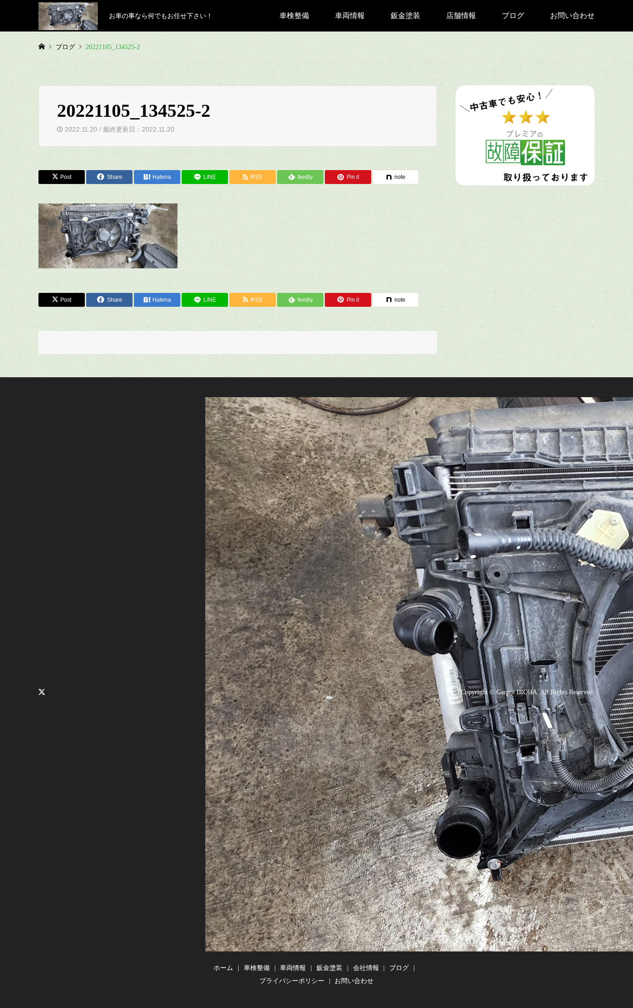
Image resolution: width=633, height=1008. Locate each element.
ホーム (223, 967)
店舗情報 (461, 15)
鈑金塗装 (405, 15)
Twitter (41, 692)
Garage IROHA (516, 692)
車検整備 (294, 15)
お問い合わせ (572, 15)
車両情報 (350, 15)
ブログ (513, 15)
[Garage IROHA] (68, 15)
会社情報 (366, 967)
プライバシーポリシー (292, 980)
